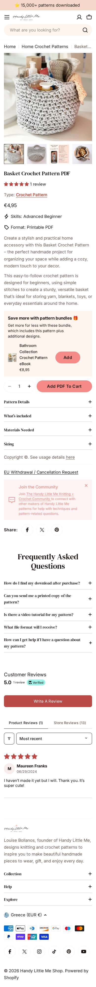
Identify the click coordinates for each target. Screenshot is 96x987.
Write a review (48, 701)
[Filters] (9, 738)
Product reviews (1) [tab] (26, 723)
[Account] (79, 17)
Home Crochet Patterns (45, 46)
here (70, 457)
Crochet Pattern (31, 194)
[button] (17, 184)
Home (10, 46)
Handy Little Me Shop (41, 970)
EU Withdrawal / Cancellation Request (41, 472)
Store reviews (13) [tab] (70, 723)
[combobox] (48, 30)
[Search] (85, 30)
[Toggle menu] (7, 17)
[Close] (86, 485)
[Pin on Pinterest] (57, 530)
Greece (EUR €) (26, 914)
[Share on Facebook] (27, 530)
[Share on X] (42, 530)
